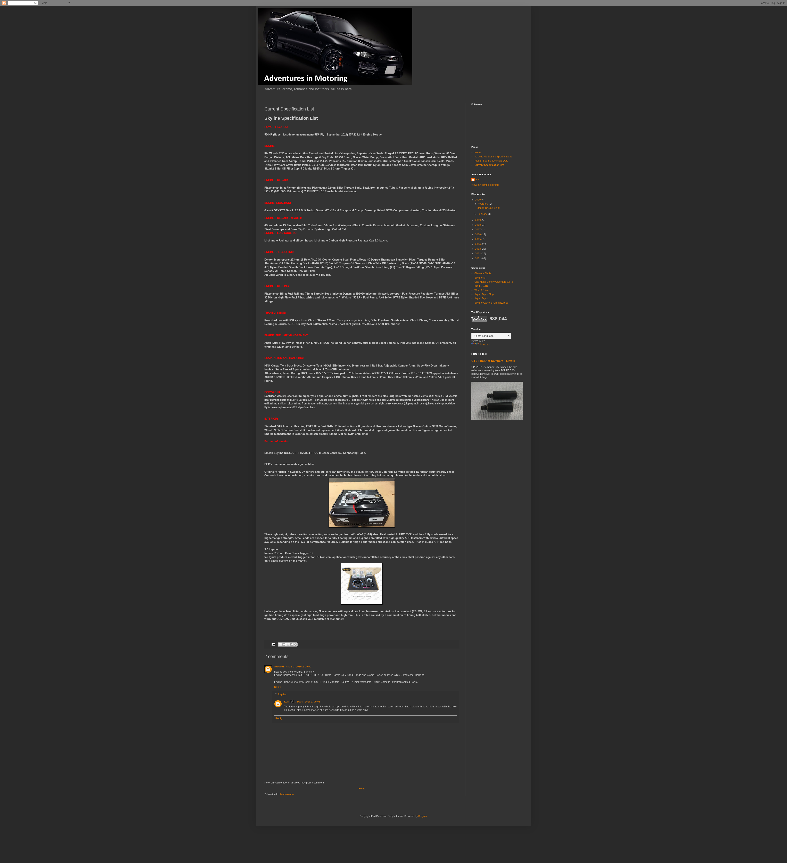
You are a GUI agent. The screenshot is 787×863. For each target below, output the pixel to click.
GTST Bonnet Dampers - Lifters (493, 360)
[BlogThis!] (284, 644)
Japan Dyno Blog (484, 294)
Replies (282, 694)
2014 (478, 244)
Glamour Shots (482, 273)
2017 (478, 229)
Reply (277, 687)
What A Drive (481, 290)
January (483, 214)
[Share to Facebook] (292, 644)
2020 (478, 199)
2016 (478, 234)
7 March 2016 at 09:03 (307, 701)
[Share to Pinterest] (295, 644)
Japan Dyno (481, 298)
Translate (485, 344)
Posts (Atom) (287, 794)
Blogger (422, 816)
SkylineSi (279, 666)
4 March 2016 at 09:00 (298, 666)
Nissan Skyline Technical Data (491, 160)
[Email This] (280, 644)
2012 (478, 253)
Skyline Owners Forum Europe (491, 302)
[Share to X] (288, 644)
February (483, 203)
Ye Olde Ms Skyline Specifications (493, 156)
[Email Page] (273, 644)
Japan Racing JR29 (489, 208)
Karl (286, 701)
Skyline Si (480, 277)
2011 (478, 258)
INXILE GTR (481, 286)
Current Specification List (489, 165)
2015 (478, 239)
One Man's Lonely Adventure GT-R (493, 281)
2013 (478, 248)
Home (361, 788)
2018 (478, 224)
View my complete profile (485, 184)
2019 (478, 220)
